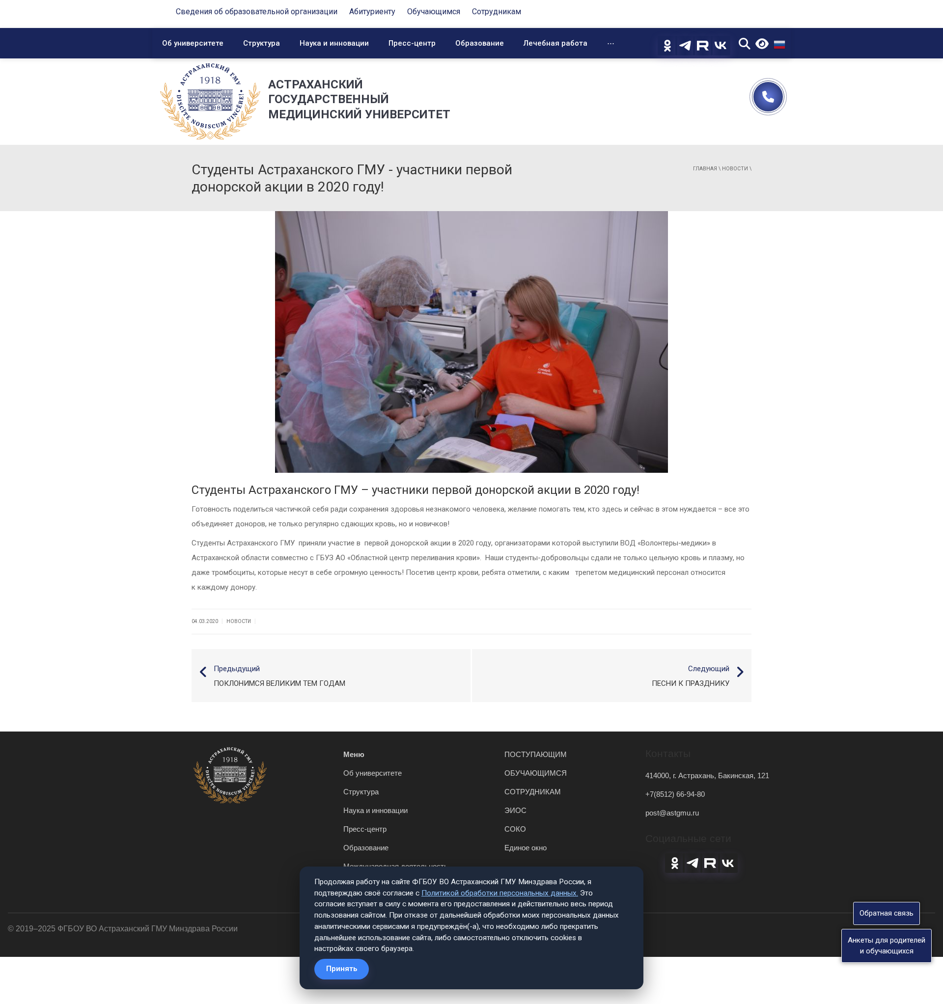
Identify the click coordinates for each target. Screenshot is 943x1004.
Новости (735, 168)
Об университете (192, 43)
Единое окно (525, 847)
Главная (705, 168)
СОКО (515, 829)
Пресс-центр (412, 43)
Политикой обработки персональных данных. (499, 893)
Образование (479, 43)
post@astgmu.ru (672, 813)
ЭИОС (515, 810)
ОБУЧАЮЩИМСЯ (535, 773)
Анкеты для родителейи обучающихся (886, 945)
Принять (341, 968)
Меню (353, 754)
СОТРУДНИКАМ (532, 791)
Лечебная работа (555, 43)
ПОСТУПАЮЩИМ (535, 754)
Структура (261, 43)
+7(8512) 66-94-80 (675, 794)
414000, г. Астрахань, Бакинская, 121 (707, 775)
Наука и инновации (334, 43)
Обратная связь (887, 913)
